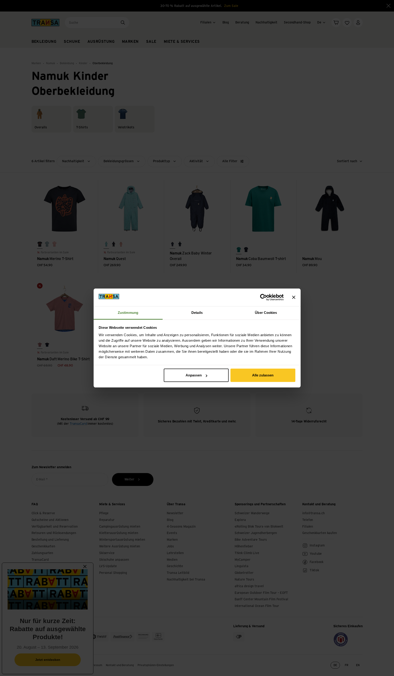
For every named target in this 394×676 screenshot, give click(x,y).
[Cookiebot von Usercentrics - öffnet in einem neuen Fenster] (263, 297)
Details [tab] (197, 313)
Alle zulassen (262, 375)
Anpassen (194, 375)
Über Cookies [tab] (266, 313)
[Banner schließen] (293, 297)
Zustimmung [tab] (128, 313)
